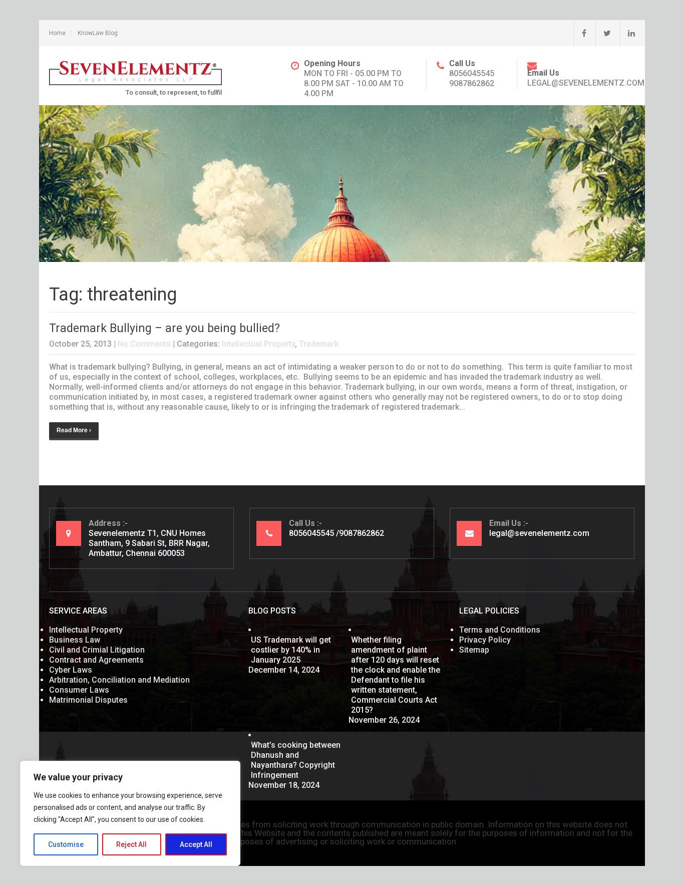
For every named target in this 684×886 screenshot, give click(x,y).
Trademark (318, 344)
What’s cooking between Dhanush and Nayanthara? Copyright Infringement (295, 760)
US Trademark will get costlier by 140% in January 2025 (291, 650)
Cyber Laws (70, 670)
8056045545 (471, 73)
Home (57, 33)
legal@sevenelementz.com (585, 83)
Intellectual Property (258, 344)
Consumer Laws (79, 690)
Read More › (74, 430)
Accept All (196, 844)
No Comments (144, 344)
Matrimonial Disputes (88, 700)
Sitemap (474, 650)
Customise (66, 844)
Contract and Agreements (96, 660)
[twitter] (603, 33)
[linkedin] (627, 33)
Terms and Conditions (499, 630)
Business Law (74, 640)
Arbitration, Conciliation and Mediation (119, 680)
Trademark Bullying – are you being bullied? (164, 328)
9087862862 (471, 83)
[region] (130, 813)
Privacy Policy (485, 640)
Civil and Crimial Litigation (97, 650)
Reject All (131, 844)
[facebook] (580, 33)
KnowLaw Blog (98, 33)
